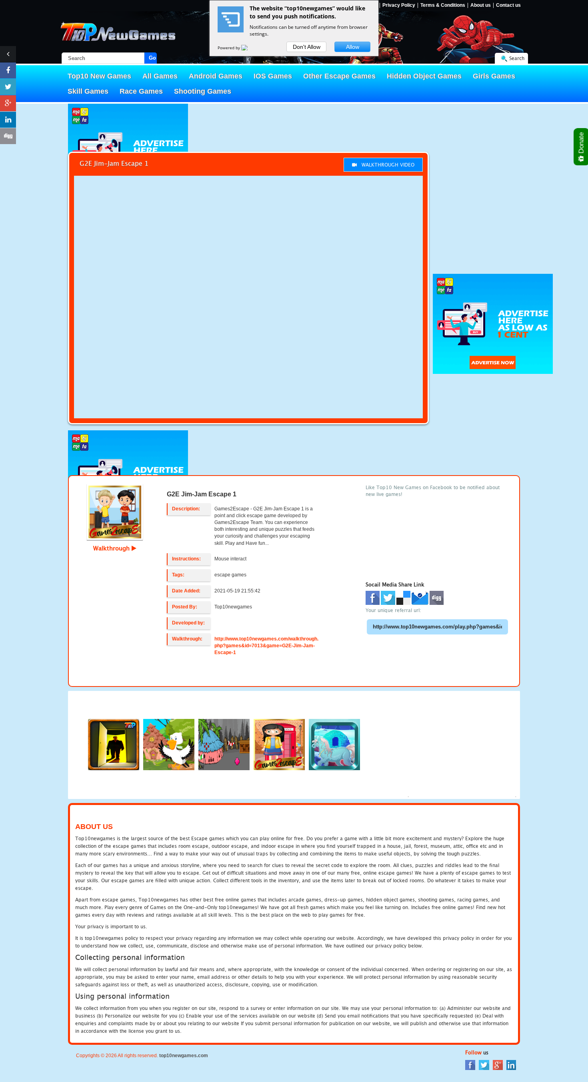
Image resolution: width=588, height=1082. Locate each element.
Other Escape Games (339, 76)
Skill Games (88, 91)
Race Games (141, 91)
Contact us (508, 5)
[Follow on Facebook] (8, 70)
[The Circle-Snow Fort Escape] (334, 744)
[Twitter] (484, 1065)
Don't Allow (306, 47)
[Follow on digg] (8, 136)
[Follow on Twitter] (8, 87)
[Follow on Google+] (8, 103)
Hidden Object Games (424, 76)
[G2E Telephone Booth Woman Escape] (279, 744)
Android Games (215, 76)
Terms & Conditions (442, 5)
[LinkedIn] (511, 1065)
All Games (160, 76)
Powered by (229, 47)
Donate (581, 143)
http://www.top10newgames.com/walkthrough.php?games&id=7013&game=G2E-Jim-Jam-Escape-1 (266, 645)
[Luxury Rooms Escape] (113, 744)
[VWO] (249, 47)
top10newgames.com (183, 1055)
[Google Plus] (498, 1065)
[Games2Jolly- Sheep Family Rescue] (224, 744)
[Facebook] (470, 1065)
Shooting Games (202, 91)
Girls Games (494, 76)
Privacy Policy (398, 5)
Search (516, 58)
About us (480, 5)
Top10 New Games (99, 76)
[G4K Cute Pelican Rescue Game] (168, 744)
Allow (352, 47)
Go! (153, 58)
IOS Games (273, 76)
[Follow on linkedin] (8, 120)
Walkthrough (112, 548)
